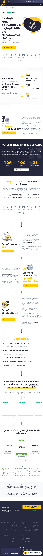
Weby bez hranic (25, 529)
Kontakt (34, 523)
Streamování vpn (25, 532)
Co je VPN (13, 522)
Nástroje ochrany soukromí (15, 526)
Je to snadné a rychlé (30, 80)
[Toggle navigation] (41, 5)
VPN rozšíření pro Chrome (4, 524)
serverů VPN (17, 148)
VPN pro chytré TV (4, 535)
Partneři (13, 538)
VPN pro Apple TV (4, 531)
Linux (20, 194)
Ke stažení (24, 527)
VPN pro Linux (3, 532)
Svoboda (13, 541)
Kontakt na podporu (26, 541)
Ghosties (26, 397)
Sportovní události (6, 7)
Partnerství (14, 542)
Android (35, 194)
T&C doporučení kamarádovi (36, 530)
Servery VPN (14, 532)
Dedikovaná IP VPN (26, 530)
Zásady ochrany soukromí (36, 526)
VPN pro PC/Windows (5, 522)
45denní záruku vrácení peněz (16, 529)
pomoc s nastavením (17, 197)
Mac (17, 194)
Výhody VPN (14, 530)
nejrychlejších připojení (7, 274)
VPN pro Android (4, 528)
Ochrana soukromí (15, 523)
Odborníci (17, 397)
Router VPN (3, 534)
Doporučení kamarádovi (16, 539)
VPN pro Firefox (4, 529)
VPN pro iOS (3, 537)
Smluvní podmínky (36, 528)
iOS (38, 194)
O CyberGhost (35, 522)
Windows (14, 194)
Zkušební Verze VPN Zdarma (26, 526)
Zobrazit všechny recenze (25, 523)
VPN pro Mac (3, 526)
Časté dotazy (24, 539)
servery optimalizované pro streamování (25, 150)
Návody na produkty (26, 538)
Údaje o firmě (35, 532)
